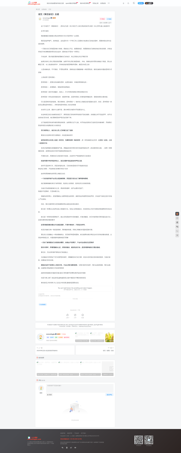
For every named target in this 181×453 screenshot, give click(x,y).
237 (53, 337)
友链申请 (62, 433)
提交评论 (109, 395)
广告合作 (76, 433)
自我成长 (44, 9)
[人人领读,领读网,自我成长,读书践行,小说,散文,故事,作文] (34, 438)
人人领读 (72, 436)
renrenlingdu (46, 18)
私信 (110, 19)
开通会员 (150, 3)
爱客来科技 (79, 436)
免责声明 (69, 433)
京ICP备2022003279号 (93, 436)
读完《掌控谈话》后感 (48, 14)
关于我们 (83, 433)
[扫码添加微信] (177, 227)
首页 (38, 9)
